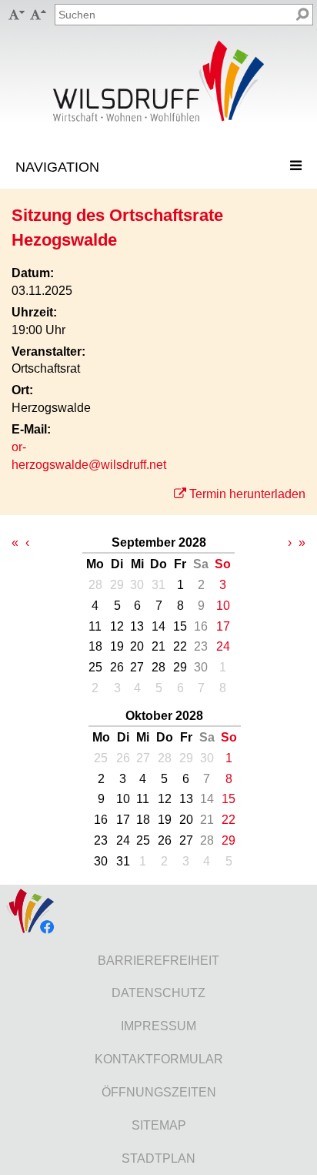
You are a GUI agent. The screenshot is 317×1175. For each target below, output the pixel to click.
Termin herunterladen (247, 493)
